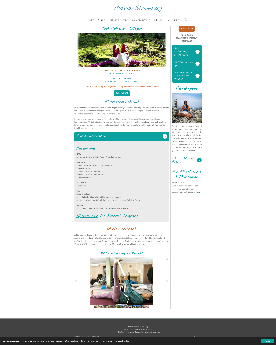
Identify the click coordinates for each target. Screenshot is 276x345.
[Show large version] (121, 50)
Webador (199, 337)
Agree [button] (268, 341)
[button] (167, 259)
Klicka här (87, 216)
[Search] (185, 20)
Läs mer (197, 192)
